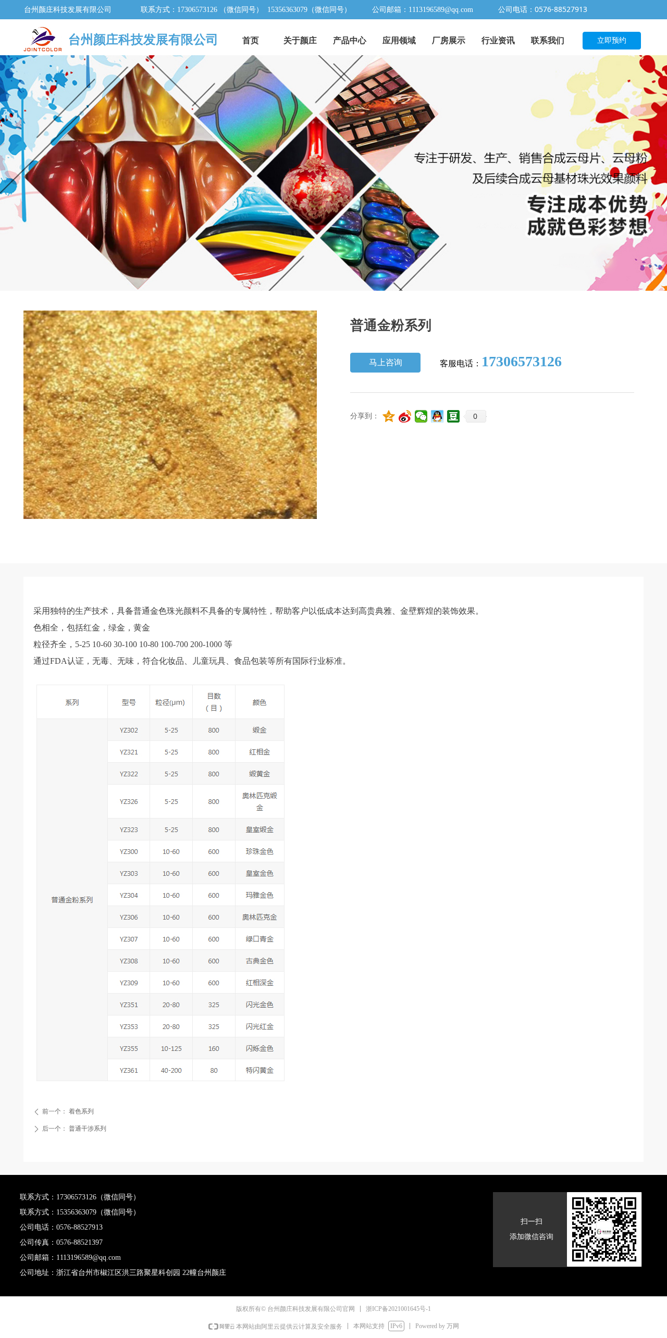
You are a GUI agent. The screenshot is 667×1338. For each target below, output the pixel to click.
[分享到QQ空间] (389, 416)
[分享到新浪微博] (405, 416)
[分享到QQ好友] (437, 416)
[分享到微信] (421, 416)
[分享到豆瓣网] (453, 416)
